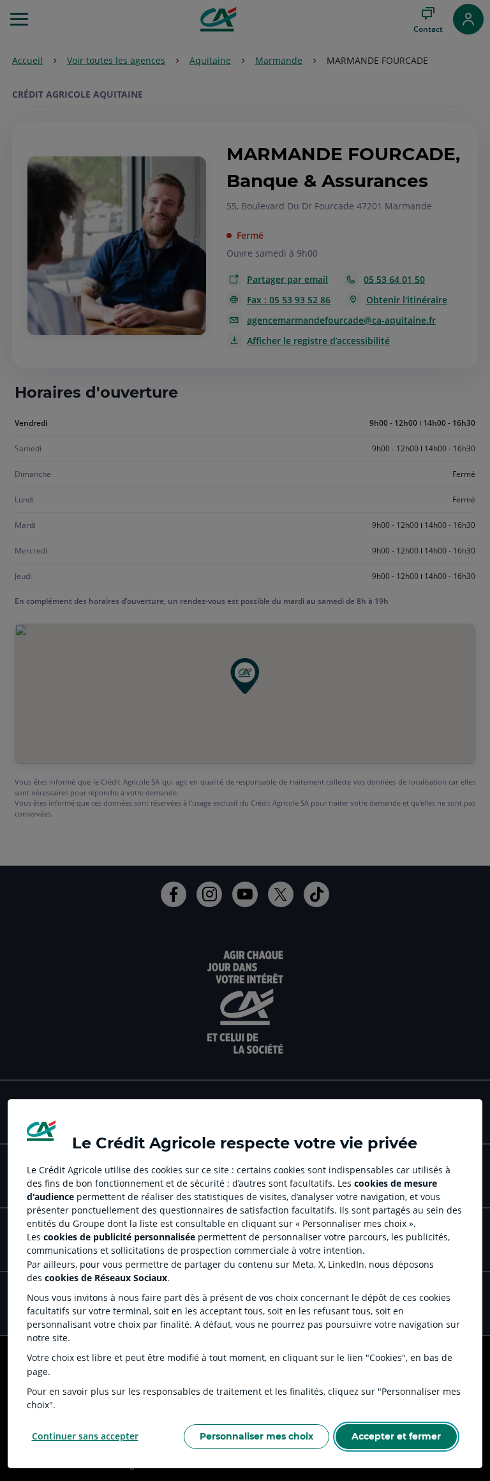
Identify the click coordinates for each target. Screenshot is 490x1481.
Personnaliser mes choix (256, 1436)
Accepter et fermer (396, 1436)
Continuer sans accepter (85, 1436)
